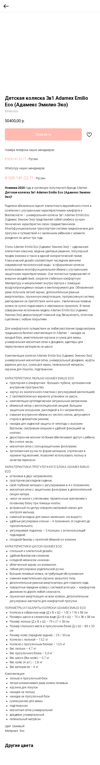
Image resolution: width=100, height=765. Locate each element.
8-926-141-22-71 (15, 159)
